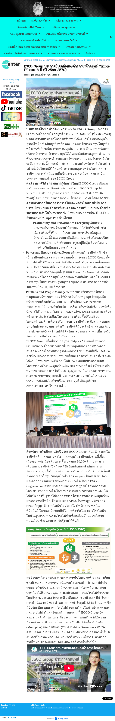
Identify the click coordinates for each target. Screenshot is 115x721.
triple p (55, 74)
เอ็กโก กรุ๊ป (45, 74)
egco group (34, 74)
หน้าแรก (27, 60)
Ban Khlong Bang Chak (11, 81)
